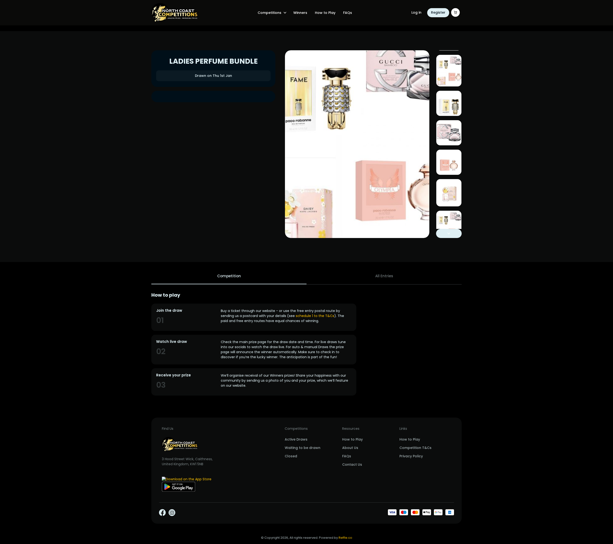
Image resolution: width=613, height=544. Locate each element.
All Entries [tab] (384, 275)
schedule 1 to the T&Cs (315, 315)
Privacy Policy (411, 456)
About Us (350, 447)
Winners (300, 12)
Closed (291, 456)
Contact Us (352, 464)
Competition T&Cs (415, 447)
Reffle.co (345, 537)
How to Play (325, 12)
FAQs (347, 12)
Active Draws (296, 439)
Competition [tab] (229, 275)
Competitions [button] (269, 12)
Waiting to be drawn (302, 447)
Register (438, 12)
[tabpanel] (306, 344)
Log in (416, 12)
